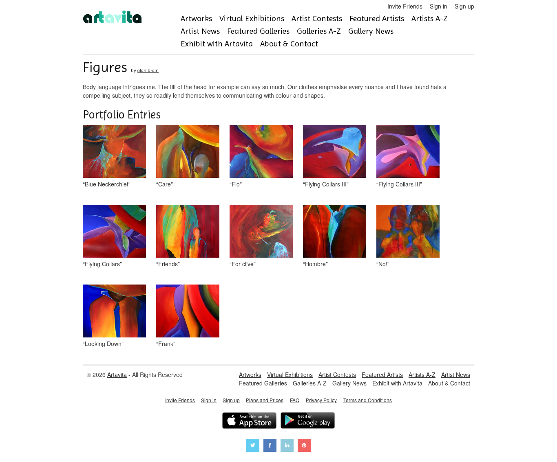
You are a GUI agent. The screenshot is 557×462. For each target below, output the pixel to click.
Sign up (464, 6)
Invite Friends (404, 6)
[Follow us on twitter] (252, 446)
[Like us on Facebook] (269, 446)
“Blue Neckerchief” (106, 184)
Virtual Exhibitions (251, 18)
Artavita (117, 374)
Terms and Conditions (367, 399)
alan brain (148, 70)
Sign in (438, 6)
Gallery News (370, 31)
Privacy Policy (321, 399)
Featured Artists (376, 18)
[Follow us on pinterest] (304, 446)
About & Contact (289, 43)
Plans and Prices (264, 399)
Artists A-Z (429, 18)
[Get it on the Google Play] (308, 421)
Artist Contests (317, 18)
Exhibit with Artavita (217, 43)
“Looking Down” (103, 343)
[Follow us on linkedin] (287, 446)
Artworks (196, 18)
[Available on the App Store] (249, 421)
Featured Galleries (258, 31)
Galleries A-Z (319, 31)
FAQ (294, 399)
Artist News (200, 31)
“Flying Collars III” (326, 184)
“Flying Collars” (102, 264)
